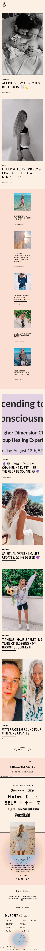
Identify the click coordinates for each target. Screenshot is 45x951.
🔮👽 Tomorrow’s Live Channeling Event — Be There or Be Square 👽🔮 (21, 467)
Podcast (24, 924)
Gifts (8, 931)
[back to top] (22, 937)
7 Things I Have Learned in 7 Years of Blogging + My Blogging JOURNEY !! (22, 643)
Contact (9, 924)
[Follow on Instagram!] (16, 879)
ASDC (35, 949)
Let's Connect (22, 875)
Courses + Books (28, 921)
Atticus (5, 79)
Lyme (4, 165)
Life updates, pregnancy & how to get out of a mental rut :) (21, 173)
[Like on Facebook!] (24, 879)
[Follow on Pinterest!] (29, 879)
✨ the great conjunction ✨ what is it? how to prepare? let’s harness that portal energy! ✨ (22, 257)
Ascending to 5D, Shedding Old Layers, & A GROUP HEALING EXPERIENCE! (22, 373)
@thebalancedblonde (22, 766)
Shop (8, 927)
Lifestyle (18, 330)
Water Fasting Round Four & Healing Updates (21, 731)
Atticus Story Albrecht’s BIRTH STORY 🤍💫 (21, 85)
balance (17, 213)
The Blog (24, 931)
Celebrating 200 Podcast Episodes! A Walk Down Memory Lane (22, 335)
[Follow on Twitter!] (27, 879)
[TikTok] (22, 879)
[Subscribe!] (19, 879)
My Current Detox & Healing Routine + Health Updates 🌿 (22, 218)
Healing (17, 251)
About (8, 921)
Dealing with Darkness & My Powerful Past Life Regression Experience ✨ (22, 297)
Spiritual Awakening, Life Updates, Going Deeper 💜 (21, 555)
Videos (23, 927)
